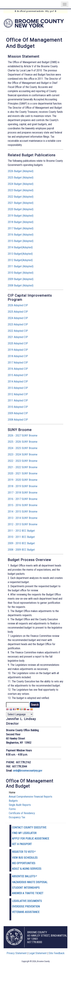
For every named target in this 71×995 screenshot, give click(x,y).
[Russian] (28, 710)
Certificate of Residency (22, 813)
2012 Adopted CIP (18, 394)
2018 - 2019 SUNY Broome (22, 486)
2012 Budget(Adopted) (20, 260)
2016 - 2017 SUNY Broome (22, 499)
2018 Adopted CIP (18, 356)
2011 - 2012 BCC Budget (21, 530)
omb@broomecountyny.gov (27, 770)
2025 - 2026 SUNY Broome (22, 441)
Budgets (13, 800)
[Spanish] (31, 710)
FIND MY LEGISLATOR (24, 833)
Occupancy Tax (17, 817)
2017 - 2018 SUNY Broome (22, 492)
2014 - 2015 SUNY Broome (22, 511)
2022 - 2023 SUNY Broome (22, 460)
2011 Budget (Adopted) (20, 266)
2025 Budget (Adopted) (20, 177)
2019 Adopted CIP (18, 349)
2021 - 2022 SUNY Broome (22, 467)
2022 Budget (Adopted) (20, 196)
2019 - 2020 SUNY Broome (22, 479)
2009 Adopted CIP (18, 413)
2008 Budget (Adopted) (20, 285)
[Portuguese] (24, 710)
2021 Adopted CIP (18, 337)
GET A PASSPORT (22, 844)
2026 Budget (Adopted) (20, 171)
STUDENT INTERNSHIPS (26, 887)
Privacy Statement (17, 953)
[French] (14, 710)
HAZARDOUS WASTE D (25, 882)
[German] (17, 710)
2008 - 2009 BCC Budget (21, 549)
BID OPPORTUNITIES (23, 863)
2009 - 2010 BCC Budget (21, 543)
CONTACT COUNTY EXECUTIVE (29, 827)
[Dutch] (10, 710)
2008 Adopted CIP (18, 419)
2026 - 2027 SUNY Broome (22, 435)
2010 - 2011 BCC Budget (21, 537)
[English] (7, 710)
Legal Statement (38, 953)
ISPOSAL (43, 882)
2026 (11, 305)
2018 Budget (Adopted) (20, 222)
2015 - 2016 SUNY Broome (22, 505)
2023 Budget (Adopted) (20, 190)
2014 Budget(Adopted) (20, 247)
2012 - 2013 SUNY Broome (22, 524)
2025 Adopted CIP (18, 311)
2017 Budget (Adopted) (20, 228)
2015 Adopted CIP (18, 375)
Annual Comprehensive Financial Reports (30, 796)
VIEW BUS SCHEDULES (25, 857)
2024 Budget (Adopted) (20, 184)
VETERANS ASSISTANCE (25, 912)
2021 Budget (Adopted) (20, 203)
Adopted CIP (21, 305)
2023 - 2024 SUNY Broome (22, 454)
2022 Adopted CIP (18, 330)
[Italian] (21, 710)
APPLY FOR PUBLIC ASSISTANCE (30, 838)
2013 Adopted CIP (18, 388)
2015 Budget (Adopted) (20, 241)
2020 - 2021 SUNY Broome (22, 473)
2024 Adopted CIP (18, 318)
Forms (12, 809)
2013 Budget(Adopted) (20, 253)
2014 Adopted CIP (18, 381)
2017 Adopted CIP (18, 362)
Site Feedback (56, 953)
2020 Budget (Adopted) (20, 209)
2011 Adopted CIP (18, 400)
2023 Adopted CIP (18, 324)
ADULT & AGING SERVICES (26, 868)
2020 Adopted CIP (18, 343)
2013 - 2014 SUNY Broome (22, 518)
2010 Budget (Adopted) (20, 272)
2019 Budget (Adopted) (20, 215)
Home (12, 792)
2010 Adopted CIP (18, 407)
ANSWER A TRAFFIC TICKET (27, 893)
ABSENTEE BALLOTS (23, 876)
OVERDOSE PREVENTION (26, 906)
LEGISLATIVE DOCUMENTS (27, 901)
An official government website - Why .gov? (35, 11)
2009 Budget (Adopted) (20, 279)
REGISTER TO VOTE (23, 851)
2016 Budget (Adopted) (20, 234)
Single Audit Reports (20, 805)
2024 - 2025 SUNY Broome (22, 448)
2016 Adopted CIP (18, 368)
